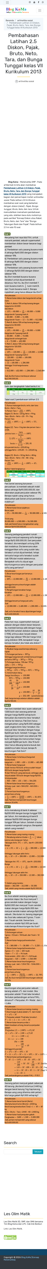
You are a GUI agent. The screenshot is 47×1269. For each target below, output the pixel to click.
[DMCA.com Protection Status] (10, 1237)
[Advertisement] (23, 109)
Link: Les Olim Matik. (13, 1229)
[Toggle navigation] (7, 2)
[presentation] (26, 286)
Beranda (10, 20)
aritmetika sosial (25, 20)
